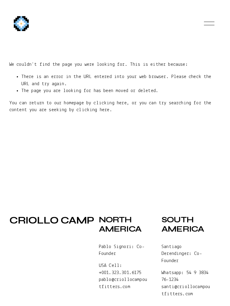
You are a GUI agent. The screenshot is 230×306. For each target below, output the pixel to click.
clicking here (109, 102)
